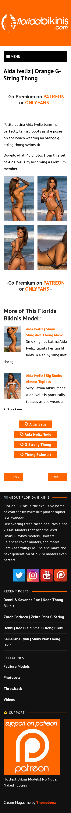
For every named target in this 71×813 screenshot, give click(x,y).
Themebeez (46, 802)
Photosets (12, 677)
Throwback (13, 688)
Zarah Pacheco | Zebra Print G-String (34, 616)
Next (54, 476)
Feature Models (17, 666)
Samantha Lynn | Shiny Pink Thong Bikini (32, 642)
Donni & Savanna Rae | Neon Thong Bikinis (33, 602)
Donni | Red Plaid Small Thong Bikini (33, 627)
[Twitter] (19, 575)
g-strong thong (38, 444)
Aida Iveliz (38, 424)
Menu (15, 56)
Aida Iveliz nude (38, 434)
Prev (16, 476)
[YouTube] (47, 575)
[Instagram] (33, 575)
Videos (9, 699)
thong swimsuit (38, 454)
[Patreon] (60, 575)
